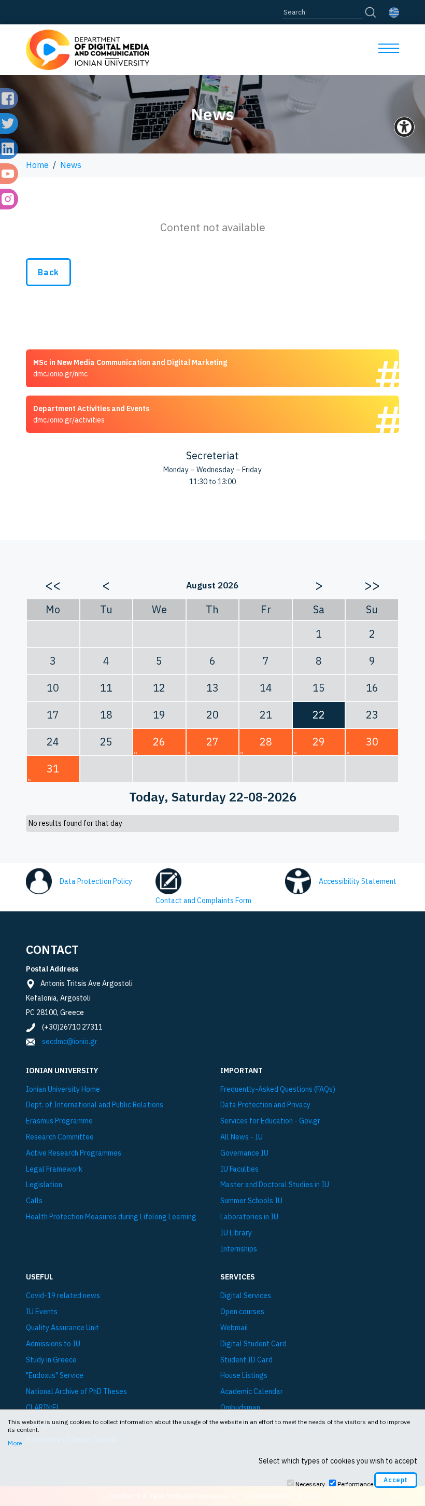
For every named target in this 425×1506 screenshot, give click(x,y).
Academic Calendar (251, 1391)
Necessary (310, 1484)
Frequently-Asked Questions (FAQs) (277, 1089)
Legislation (44, 1184)
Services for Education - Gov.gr (270, 1121)
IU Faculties (239, 1169)
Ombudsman (240, 1407)
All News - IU (241, 1137)
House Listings (243, 1375)
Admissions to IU (53, 1344)
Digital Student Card (253, 1344)
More (15, 1443)
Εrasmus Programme (59, 1121)
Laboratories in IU (249, 1217)
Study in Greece (51, 1360)
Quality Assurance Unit (62, 1328)
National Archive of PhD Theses (76, 1391)
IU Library (236, 1233)
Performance (355, 1484)
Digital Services (245, 1295)
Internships (238, 1249)
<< (53, 585)
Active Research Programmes (73, 1153)
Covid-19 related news (63, 1295)
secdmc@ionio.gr (69, 1041)
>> (372, 585)
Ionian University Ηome (63, 1089)
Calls (34, 1201)
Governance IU (244, 1153)
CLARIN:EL (43, 1407)
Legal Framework (54, 1169)
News (70, 165)
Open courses (242, 1311)
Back (48, 272)
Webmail (234, 1328)
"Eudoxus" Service (54, 1375)
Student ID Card (246, 1360)
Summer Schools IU (251, 1201)
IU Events (42, 1311)
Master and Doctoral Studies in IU (274, 1184)
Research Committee (60, 1137)
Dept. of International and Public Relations (94, 1105)
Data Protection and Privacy (265, 1105)
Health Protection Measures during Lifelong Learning (111, 1217)
